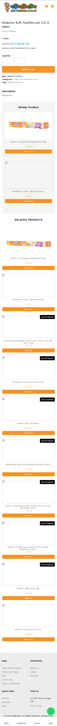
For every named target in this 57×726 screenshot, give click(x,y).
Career (33, 672)
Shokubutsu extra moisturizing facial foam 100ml (28, 464)
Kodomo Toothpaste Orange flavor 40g (28, 142)
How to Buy (7, 680)
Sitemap (34, 676)
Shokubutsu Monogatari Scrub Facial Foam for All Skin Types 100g (27, 342)
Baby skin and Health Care (26, 79)
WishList (5, 698)
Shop (4, 706)
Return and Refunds (11, 683)
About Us (34, 668)
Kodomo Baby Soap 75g (28, 588)
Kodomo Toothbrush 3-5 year (28, 629)
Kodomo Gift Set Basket (28, 423)
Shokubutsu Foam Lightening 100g (27, 191)
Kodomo (12, 31)
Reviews (7, 95)
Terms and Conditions (11, 668)
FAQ (4, 676)
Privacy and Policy (10, 672)
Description (8, 91)
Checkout (6, 702)
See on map (35, 706)
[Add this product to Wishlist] (49, 60)
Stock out (28, 350)
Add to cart (28, 69)
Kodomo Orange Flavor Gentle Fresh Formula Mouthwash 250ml (28, 548)
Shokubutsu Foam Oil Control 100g (27, 382)
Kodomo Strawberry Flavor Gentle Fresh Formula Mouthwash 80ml (28, 507)
